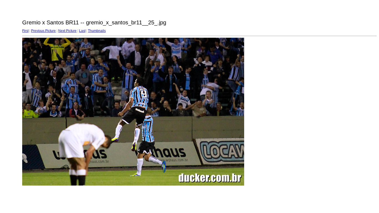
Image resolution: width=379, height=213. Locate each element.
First (25, 31)
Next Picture (67, 31)
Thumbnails (97, 31)
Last (82, 31)
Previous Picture (43, 31)
